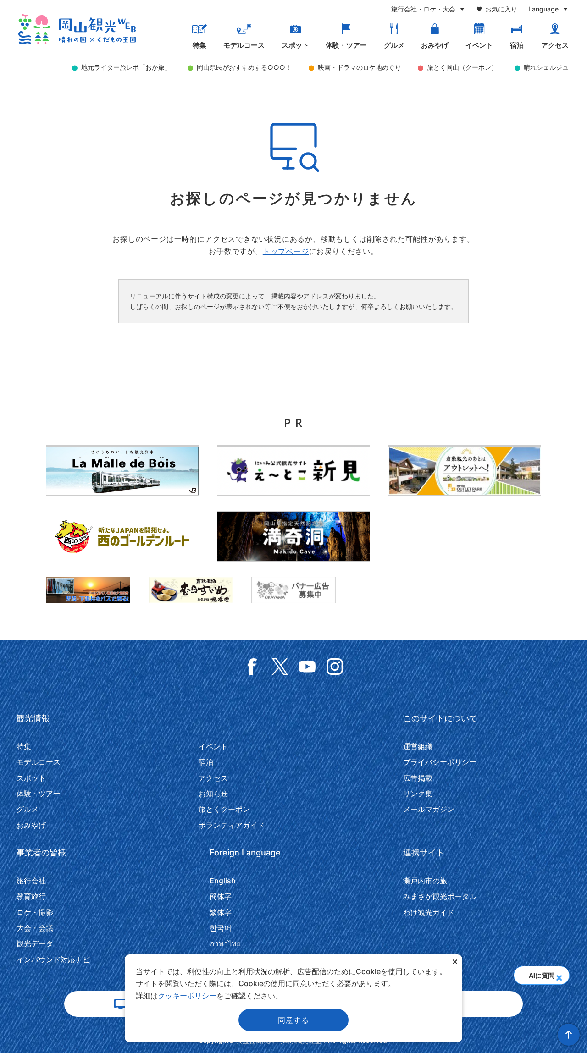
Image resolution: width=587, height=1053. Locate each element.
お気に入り (501, 9)
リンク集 (417, 793)
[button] (559, 975)
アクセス (555, 45)
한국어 (221, 927)
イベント (479, 45)
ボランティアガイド (232, 825)
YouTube (307, 666)
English (223, 880)
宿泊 (517, 45)
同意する (293, 1020)
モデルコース (244, 45)
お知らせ (213, 793)
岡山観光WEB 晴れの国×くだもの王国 (77, 29)
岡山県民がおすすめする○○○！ (244, 67)
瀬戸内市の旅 (425, 880)
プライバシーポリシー (439, 761)
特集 (199, 45)
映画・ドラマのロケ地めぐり (359, 67)
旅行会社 (31, 880)
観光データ (35, 943)
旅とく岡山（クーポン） (462, 67)
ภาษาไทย (225, 943)
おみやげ (435, 45)
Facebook (252, 666)
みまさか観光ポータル (439, 896)
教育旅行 (31, 896)
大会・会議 (35, 927)
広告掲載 (417, 778)
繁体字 (221, 912)
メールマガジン (428, 809)
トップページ (286, 251)
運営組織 (417, 746)
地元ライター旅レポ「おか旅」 (126, 67)
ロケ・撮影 (35, 912)
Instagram (335, 666)
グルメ (394, 45)
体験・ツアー (346, 45)
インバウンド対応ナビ (53, 959)
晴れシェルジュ (546, 67)
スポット (295, 45)
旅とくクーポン (224, 809)
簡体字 (221, 896)
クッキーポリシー (187, 995)
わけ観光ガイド (428, 912)
